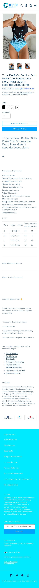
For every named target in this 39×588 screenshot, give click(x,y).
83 (19, 240)
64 (25, 231)
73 (25, 240)
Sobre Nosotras (10, 439)
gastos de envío (26, 92)
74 (19, 231)
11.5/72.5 (13, 231)
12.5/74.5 (13, 236)
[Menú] (35, 5)
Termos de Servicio (14, 368)
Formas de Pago (13, 365)
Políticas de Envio (13, 373)
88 (19, 245)
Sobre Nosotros (12, 353)
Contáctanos (11, 356)
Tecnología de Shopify (29, 581)
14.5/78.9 (13, 245)
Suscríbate (10, 359)
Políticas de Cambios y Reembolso (18, 479)
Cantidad (5, 112)
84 (32, 240)
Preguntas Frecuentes (15, 362)
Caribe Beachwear (14, 581)
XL (4, 245)
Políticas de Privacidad (15, 371)
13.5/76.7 (13, 240)
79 (32, 236)
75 (32, 231)
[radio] (3, 107)
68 (25, 236)
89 (32, 245)
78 (19, 236)
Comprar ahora (20, 129)
